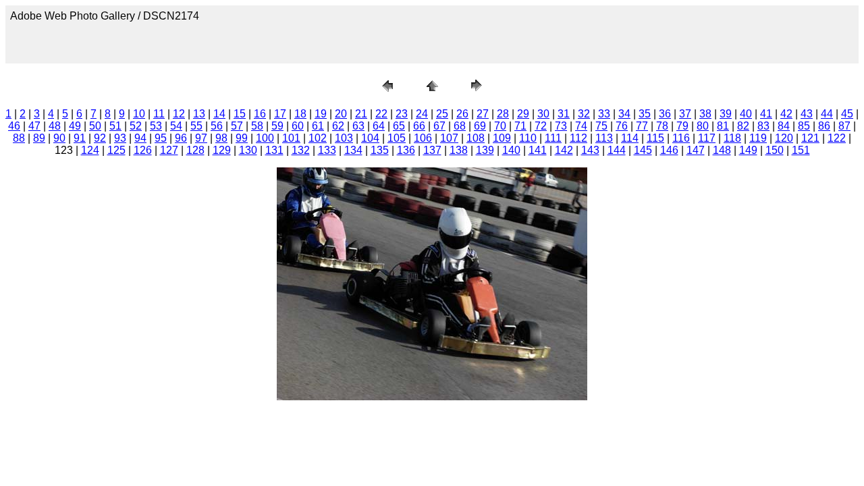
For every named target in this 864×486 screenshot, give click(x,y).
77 (642, 126)
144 (617, 150)
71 (520, 126)
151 (801, 150)
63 (358, 126)
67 (439, 126)
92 (100, 138)
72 (541, 126)
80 (703, 126)
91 (80, 138)
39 (726, 113)
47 (34, 126)
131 (274, 150)
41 (766, 113)
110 (528, 138)
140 (511, 150)
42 (786, 113)
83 (763, 126)
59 (277, 126)
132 (301, 150)
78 (662, 126)
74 (581, 126)
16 (260, 113)
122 (837, 138)
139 (485, 150)
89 (39, 138)
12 (179, 113)
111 (553, 138)
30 (543, 113)
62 (338, 126)
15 (240, 113)
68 (460, 126)
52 (136, 126)
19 (321, 113)
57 (237, 126)
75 (601, 126)
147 (695, 150)
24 (422, 113)
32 (584, 113)
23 (402, 113)
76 (622, 126)
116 (681, 138)
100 (265, 138)
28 (503, 113)
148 (722, 150)
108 (475, 138)
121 (810, 138)
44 (827, 113)
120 (784, 138)
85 (804, 126)
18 (300, 113)
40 (746, 113)
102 (317, 138)
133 (327, 150)
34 (624, 113)
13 (199, 113)
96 (181, 138)
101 (291, 138)
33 (604, 113)
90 (59, 138)
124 (90, 150)
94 (140, 138)
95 (161, 138)
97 (201, 138)
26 (462, 113)
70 (500, 126)
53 (156, 126)
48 (55, 126)
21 (361, 113)
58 (257, 126)
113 (604, 138)
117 (707, 138)
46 (14, 126)
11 (159, 113)
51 (115, 126)
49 (75, 126)
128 (195, 150)
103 (344, 138)
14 (219, 113)
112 (578, 138)
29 (523, 113)
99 (242, 138)
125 (116, 150)
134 (353, 150)
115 (655, 138)
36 (665, 113)
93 (120, 138)
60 (298, 126)
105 (396, 138)
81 (723, 126)
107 (449, 138)
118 (732, 138)
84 (784, 126)
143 (590, 150)
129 (222, 150)
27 (483, 113)
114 (630, 138)
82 (743, 126)
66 (419, 126)
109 (502, 138)
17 (280, 113)
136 (406, 150)
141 (538, 150)
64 (379, 126)
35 (645, 113)
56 (217, 126)
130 (248, 150)
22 (381, 113)
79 (682, 126)
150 (774, 150)
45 (847, 113)
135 (380, 150)
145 (643, 150)
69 (480, 126)
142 (564, 150)
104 (370, 138)
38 (705, 113)
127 (169, 150)
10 (139, 113)
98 (221, 138)
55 (196, 126)
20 (341, 113)
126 (143, 150)
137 (432, 150)
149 (748, 150)
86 (824, 126)
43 (807, 113)
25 (442, 113)
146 (669, 150)
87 (844, 126)
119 (758, 138)
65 (399, 126)
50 (95, 126)
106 (423, 138)
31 (564, 113)
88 (19, 138)
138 (459, 150)
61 (318, 126)
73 (561, 126)
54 (176, 126)
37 (685, 113)
